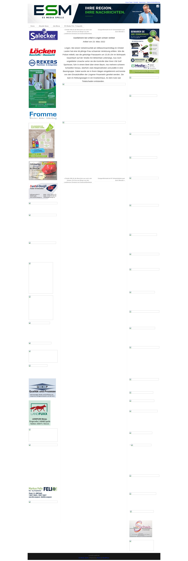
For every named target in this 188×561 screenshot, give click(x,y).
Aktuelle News (44, 26)
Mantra (99, 558)
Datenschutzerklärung (153, 2)
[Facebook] (157, 6)
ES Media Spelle (84, 558)
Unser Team (129, 2)
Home (32, 26)
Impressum (142, 2)
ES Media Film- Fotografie (73, 26)
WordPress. (106, 558)
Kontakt (136, 2)
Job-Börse (56, 26)
